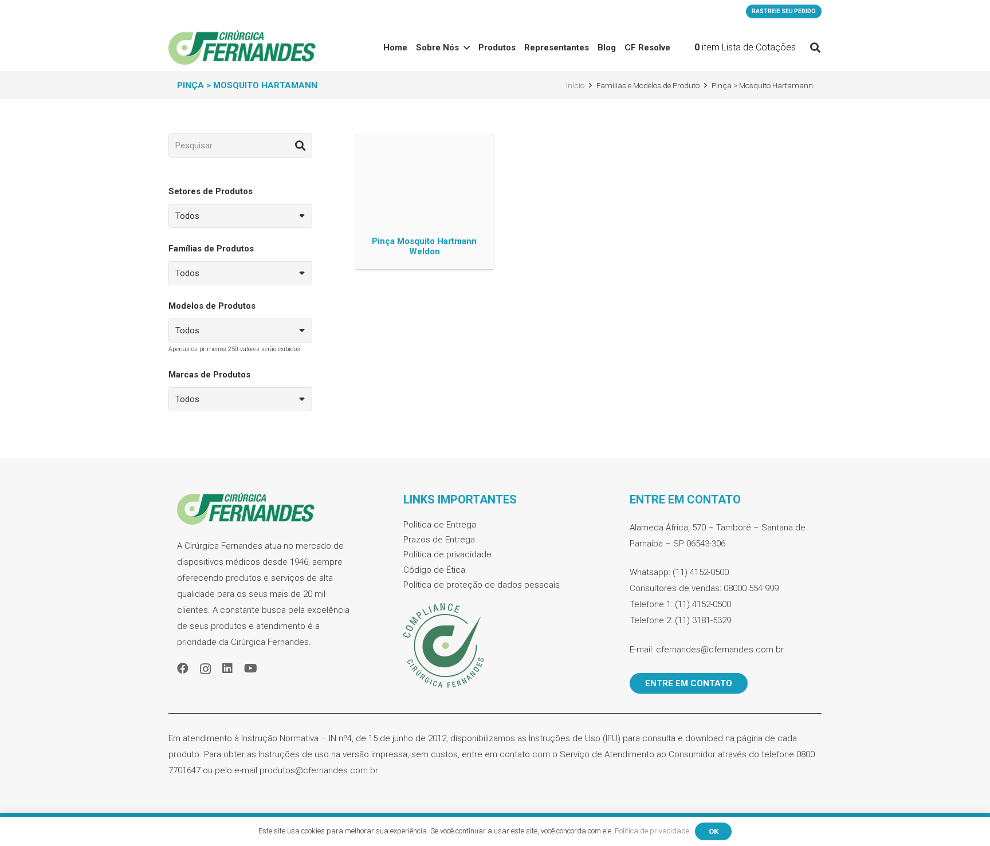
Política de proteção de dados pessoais (481, 585)
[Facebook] (182, 668)
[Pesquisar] (300, 145)
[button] (815, 47)
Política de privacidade (447, 554)
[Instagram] (205, 669)
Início (575, 85)
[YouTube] (250, 668)
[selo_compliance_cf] (495, 646)
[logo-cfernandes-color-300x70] (242, 47)
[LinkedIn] (227, 668)
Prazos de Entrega (439, 539)
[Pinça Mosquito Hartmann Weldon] (424, 201)
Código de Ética (434, 570)
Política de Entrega (439, 525)
